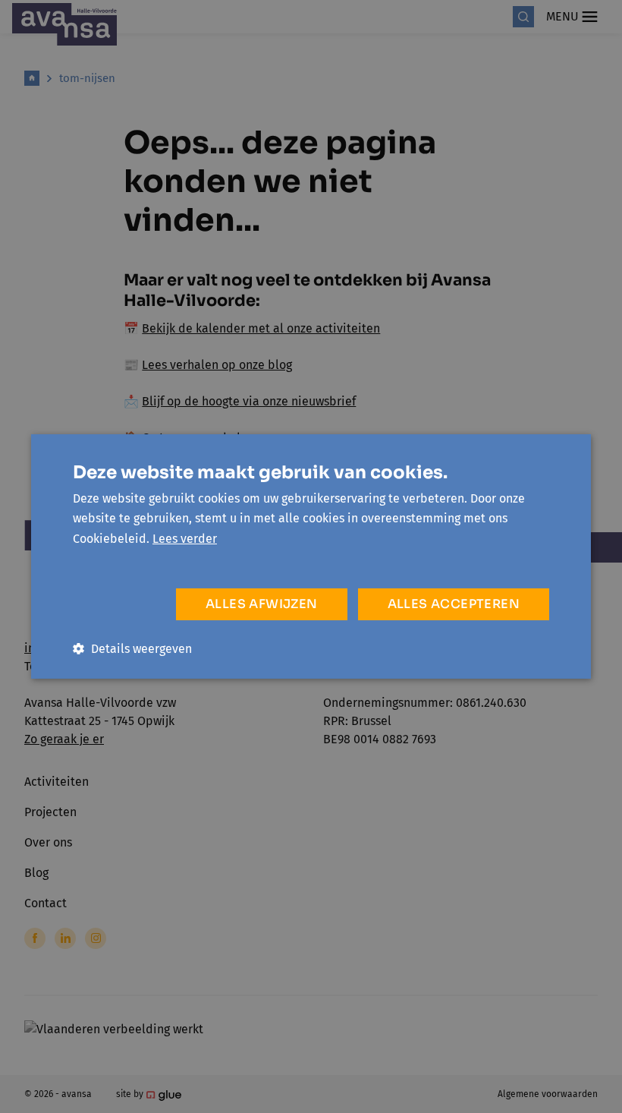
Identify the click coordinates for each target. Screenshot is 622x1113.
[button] (132, 649)
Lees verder (184, 538)
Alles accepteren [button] (454, 604)
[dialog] (311, 556)
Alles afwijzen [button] (262, 604)
